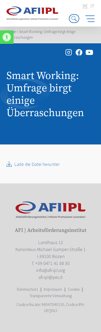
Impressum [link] (53, 289)
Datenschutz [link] (27, 289)
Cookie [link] (74, 289)
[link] (6, 37)
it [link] (92, 6)
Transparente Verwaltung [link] (50, 296)
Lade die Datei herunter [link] (37, 164)
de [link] (85, 6)
